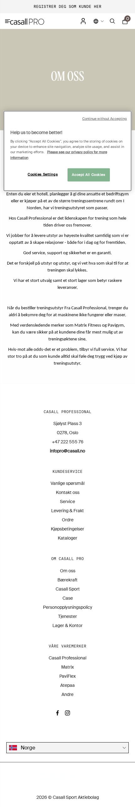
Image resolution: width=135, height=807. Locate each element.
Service (67, 501)
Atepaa (67, 685)
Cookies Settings (43, 174)
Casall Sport (68, 589)
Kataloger (67, 538)
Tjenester (67, 616)
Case (67, 598)
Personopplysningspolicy (67, 607)
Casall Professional (67, 658)
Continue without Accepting (104, 119)
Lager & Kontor (67, 625)
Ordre (67, 520)
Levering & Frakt (67, 510)
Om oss (67, 571)
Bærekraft (67, 580)
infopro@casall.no (67, 451)
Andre (67, 694)
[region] (67, 151)
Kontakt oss (67, 492)
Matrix (67, 667)
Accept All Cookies (88, 174)
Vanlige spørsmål (67, 483)
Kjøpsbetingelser (67, 529)
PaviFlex (67, 676)
